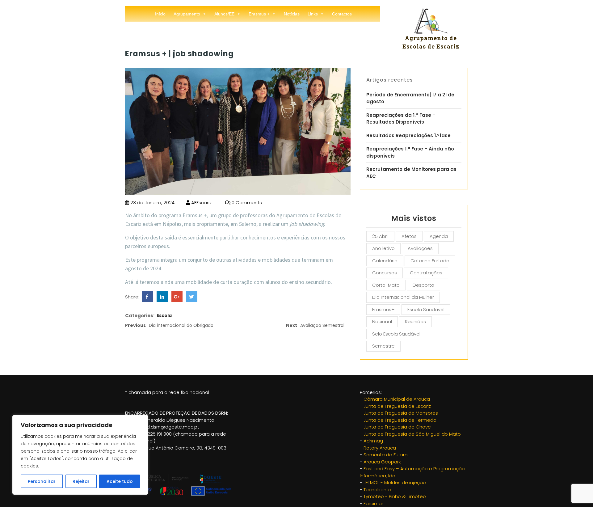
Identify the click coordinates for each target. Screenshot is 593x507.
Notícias (292, 13)
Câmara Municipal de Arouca (397, 399)
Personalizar (42, 481)
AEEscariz (201, 202)
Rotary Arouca (380, 448)
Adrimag (373, 440)
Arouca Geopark (382, 461)
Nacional (382, 321)
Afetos (409, 236)
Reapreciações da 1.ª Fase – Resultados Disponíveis (400, 118)
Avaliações (420, 248)
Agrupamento (187, 13)
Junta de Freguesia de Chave (397, 427)
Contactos (342, 13)
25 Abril (380, 236)
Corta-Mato (386, 285)
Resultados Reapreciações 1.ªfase (408, 135)
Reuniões (415, 321)
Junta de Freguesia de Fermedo (400, 420)
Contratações (426, 272)
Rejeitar (81, 481)
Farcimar (373, 503)
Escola (164, 315)
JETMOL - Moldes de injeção (395, 482)
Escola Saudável (425, 309)
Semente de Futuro (386, 454)
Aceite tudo (120, 481)
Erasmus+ (383, 309)
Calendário (384, 260)
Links (313, 13)
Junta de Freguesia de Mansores (401, 413)
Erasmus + (259, 13)
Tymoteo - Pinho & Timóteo (395, 496)
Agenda (439, 236)
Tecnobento (377, 489)
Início (160, 13)
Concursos (384, 272)
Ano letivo (383, 248)
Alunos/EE (224, 13)
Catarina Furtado (429, 260)
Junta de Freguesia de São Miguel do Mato (412, 434)
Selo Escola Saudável (396, 334)
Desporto (423, 285)
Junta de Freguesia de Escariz (397, 406)
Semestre (383, 346)
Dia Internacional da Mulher (403, 297)
